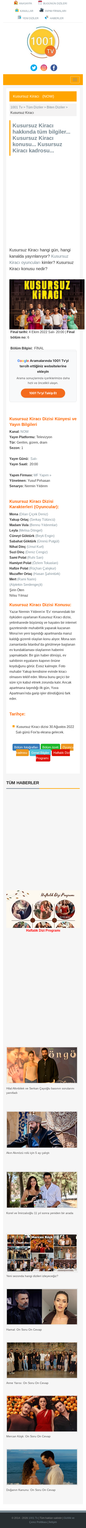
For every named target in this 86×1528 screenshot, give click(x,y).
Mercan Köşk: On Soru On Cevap (28, 1436)
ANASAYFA (25, 3)
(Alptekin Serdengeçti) (25, 584)
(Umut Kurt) (35, 546)
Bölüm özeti (50, 747)
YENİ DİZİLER (31, 18)
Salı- (33, 458)
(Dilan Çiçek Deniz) (33, 514)
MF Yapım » (42, 475)
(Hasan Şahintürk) (46, 574)
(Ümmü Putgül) (48, 541)
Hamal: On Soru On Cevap (24, 1329)
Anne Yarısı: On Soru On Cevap (27, 1383)
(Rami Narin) (26, 579)
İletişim (53, 1522)
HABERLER (57, 18)
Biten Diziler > (57, 107)
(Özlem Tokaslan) (45, 563)
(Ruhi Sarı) (35, 557)
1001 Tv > (18, 107)
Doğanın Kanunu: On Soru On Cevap (31, 1490)
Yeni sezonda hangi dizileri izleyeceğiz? (32, 1276)
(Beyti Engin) (44, 536)
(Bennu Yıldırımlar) (43, 525)
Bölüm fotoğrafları (26, 747)
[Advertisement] (43, 200)
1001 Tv (33, 1518)
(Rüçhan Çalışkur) (42, 568)
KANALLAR (26, 11)
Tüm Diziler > (36, 107)
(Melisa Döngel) (30, 530)
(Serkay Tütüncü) (42, 519)
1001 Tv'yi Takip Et (43, 393)
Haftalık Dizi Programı (53, 755)
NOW (24, 431)
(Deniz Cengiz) (36, 552)
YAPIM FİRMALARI (55, 11)
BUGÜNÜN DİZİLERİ (55, 3)
